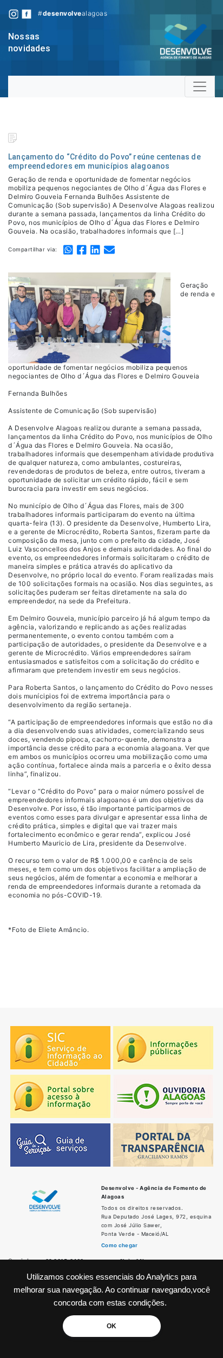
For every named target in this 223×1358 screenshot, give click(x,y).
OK (111, 1326)
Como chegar (119, 1245)
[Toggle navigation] (200, 86)
